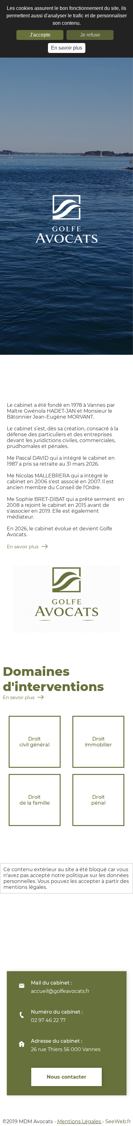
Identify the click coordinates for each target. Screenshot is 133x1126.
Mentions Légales (79, 1121)
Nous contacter (66, 1077)
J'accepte (40, 34)
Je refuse (90, 34)
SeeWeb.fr (118, 1121)
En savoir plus (66, 47)
